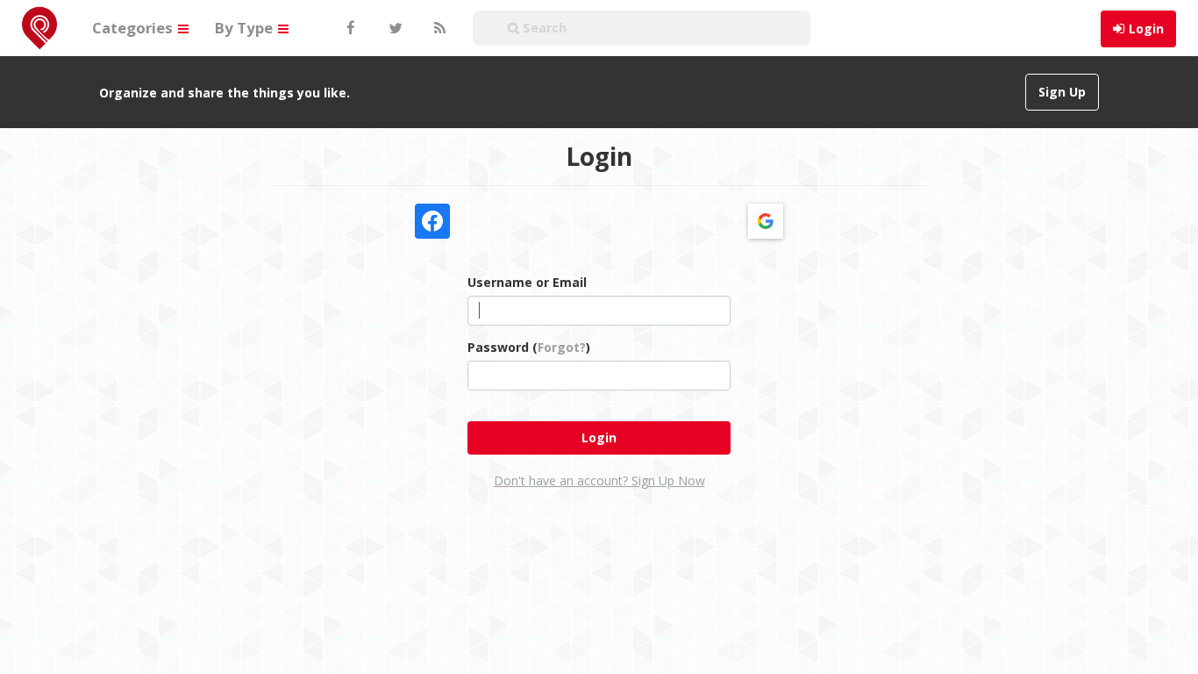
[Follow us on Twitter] (394, 28)
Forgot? (562, 347)
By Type (245, 28)
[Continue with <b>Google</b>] (765, 221)
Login (1146, 28)
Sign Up (1062, 91)
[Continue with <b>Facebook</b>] (432, 221)
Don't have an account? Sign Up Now (599, 480)
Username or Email (527, 282)
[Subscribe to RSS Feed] (438, 28)
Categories (134, 28)
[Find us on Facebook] (350, 28)
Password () (528, 347)
